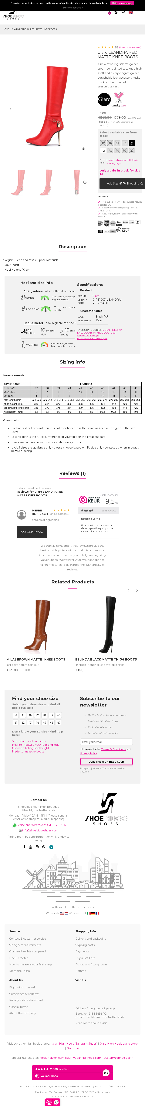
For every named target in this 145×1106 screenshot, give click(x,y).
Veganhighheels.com (87, 1057)
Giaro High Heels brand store (119, 1043)
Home (6, 29)
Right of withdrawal (22, 987)
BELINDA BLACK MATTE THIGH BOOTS (106, 659)
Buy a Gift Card (85, 958)
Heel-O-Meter (18, 958)
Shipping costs (85, 945)
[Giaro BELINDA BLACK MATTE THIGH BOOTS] (106, 624)
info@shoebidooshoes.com (40, 830)
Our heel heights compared (27, 951)
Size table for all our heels (29, 741)
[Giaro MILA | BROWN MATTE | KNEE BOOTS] (38, 624)
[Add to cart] (103, 183)
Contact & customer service (27, 938)
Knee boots (86, 332)
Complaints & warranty (24, 994)
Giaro (96, 296)
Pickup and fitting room (91, 964)
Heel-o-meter (33, 323)
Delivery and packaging (90, 938)
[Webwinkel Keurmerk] (123, 230)
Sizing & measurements (25, 945)
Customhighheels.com (118, 1057)
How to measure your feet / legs (30, 964)
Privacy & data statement (26, 1000)
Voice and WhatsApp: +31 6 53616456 (41, 825)
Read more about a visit (91, 1023)
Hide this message (122, 3)
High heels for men (92, 338)
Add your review (32, 532)
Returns (80, 971)
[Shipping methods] (110, 223)
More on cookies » (73, 7)
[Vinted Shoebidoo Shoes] (51, 847)
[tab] (73, 247)
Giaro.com (73, 1048)
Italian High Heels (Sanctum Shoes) (73, 1043)
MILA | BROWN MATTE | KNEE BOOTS (36, 659)
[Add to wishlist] (135, 183)
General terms (18, 1007)
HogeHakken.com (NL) (55, 1057)
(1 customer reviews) (130, 47)
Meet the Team (19, 971)
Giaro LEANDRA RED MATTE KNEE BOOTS (34, 29)
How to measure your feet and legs (35, 744)
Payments (82, 951)
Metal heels (112, 329)
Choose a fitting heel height (30, 748)
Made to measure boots (28, 751)
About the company (22, 1013)
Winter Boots (88, 335)
